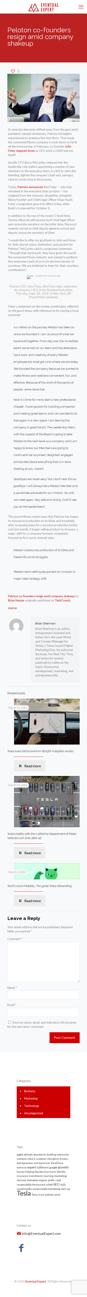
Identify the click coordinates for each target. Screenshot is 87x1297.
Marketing (30, 1098)
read (58, 1180)
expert (31, 1167)
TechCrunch (62, 600)
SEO (56, 1184)
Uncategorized (33, 1113)
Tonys (35, 1194)
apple (20, 1154)
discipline (53, 1158)
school (49, 1184)
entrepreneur (25, 1163)
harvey (21, 1171)
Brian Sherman (45, 623)
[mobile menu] (81, 6)
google (53, 1167)
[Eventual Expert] (43, 6)
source (12, 608)
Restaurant (38, 1184)
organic (43, 1180)
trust (41, 1194)
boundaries (39, 1154)
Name (12, 987)
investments (36, 1175)
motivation (32, 1180)
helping (29, 1171)
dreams (64, 1158)
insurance (22, 1175)
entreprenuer (42, 1163)
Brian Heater (16, 600)
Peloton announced (30, 187)
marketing (60, 1176)
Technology (31, 1106)
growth (63, 1167)
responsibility (24, 1184)
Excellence (57, 1163)
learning (49, 1175)
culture (31, 1158)
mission (21, 1180)
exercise (22, 1167)
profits (51, 1180)
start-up (65, 1188)
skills (63, 1184)
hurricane (50, 1171)
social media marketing (46, 1188)
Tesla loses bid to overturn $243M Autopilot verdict (40, 751)
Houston (39, 1171)
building (51, 1154)
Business (29, 1091)
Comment (14, 939)
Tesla (24, 1193)
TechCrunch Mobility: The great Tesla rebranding (39, 886)
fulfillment (43, 1167)
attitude (28, 1154)
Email (11, 1005)
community (63, 1154)
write (57, 1194)
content (21, 1158)
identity (61, 1171)
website (49, 1194)
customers (42, 1158)
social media (24, 1188)
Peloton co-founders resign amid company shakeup (41, 596)
